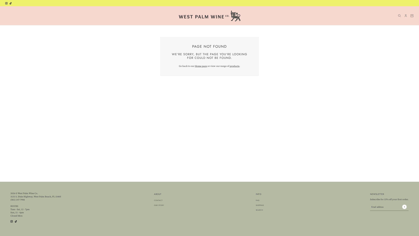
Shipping (260, 205)
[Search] (399, 16)
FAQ (257, 200)
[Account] (406, 16)
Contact (158, 200)
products (234, 66)
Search (259, 210)
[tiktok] (10, 3)
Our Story (159, 205)
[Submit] (404, 207)
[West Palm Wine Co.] (209, 16)
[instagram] (6, 3)
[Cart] (412, 16)
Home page (201, 66)
